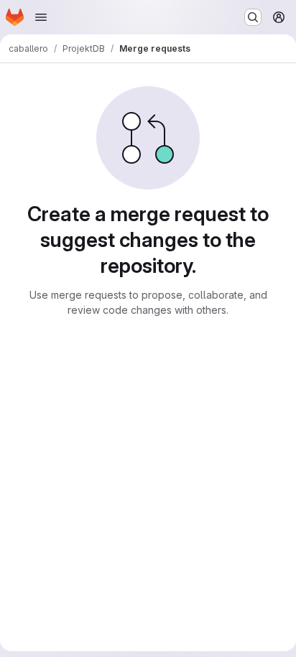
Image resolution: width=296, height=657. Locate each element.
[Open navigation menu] (40, 17)
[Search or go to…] (253, 17)
